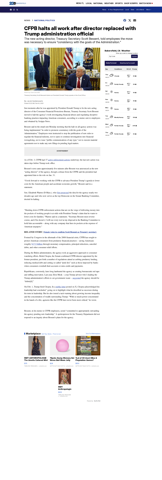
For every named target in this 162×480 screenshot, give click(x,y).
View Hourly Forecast (127, 63)
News (104, 9)
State (132, 9)
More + (148, 9)
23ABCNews (14, 10)
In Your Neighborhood (115, 9)
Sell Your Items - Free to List (51, 334)
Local (89, 3)
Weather (109, 3)
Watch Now (145, 3)
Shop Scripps (131, 3)
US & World (140, 9)
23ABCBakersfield (11, 10)
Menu (79, 3)
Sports (119, 3)
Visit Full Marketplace (93, 333)
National (98, 3)
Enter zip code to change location (127, 53)
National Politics (44, 20)
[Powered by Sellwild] (97, 401)
